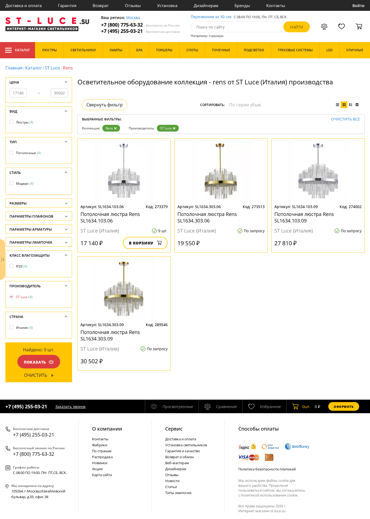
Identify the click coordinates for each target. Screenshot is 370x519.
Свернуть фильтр (104, 105)
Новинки (99, 462)
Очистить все (345, 119)
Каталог (22, 50)
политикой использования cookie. (269, 495)
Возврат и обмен (179, 456)
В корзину (141, 243)
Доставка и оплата (23, 5)
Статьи (171, 486)
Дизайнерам (206, 5)
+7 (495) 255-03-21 (140, 31)
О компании (107, 428)
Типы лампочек (178, 492)
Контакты (275, 5)
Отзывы (133, 5)
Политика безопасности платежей (267, 469)
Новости (172, 480)
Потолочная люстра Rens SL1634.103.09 (304, 217)
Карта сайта (102, 474)
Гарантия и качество (182, 450)
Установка (167, 5)
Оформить (344, 407)
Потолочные (28, 153)
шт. (306, 406)
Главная (13, 68)
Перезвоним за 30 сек (211, 17)
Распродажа (102, 456)
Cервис (174, 428)
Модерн (25, 183)
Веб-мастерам (177, 462)
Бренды (242, 5)
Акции (97, 468)
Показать (35, 362)
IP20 (21, 266)
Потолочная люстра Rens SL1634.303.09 (110, 335)
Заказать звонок (70, 406)
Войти (358, 5)
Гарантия (67, 5)
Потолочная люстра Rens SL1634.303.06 (207, 217)
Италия (24, 327)
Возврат (101, 5)
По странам (102, 450)
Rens (109, 128)
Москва (133, 17)
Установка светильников (186, 444)
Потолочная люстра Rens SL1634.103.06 (110, 217)
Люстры (24, 122)
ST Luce (52, 68)
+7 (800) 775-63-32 (140, 25)
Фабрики (99, 444)
